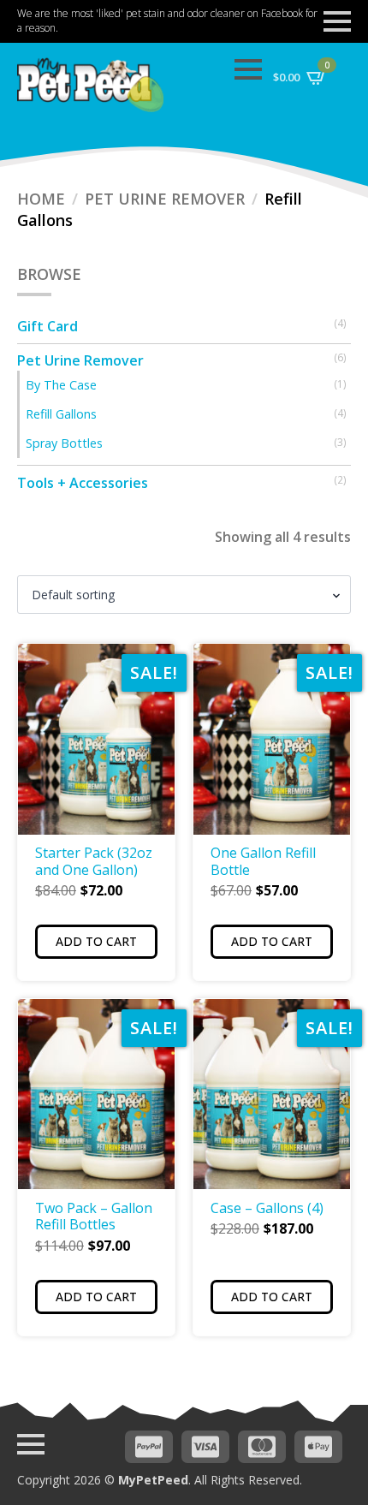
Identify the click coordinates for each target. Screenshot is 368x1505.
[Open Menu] (337, 21)
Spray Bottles (64, 443)
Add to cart (96, 941)
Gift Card (47, 326)
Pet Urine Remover (165, 198)
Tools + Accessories (82, 482)
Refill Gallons (61, 414)
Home (41, 198)
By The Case (61, 385)
